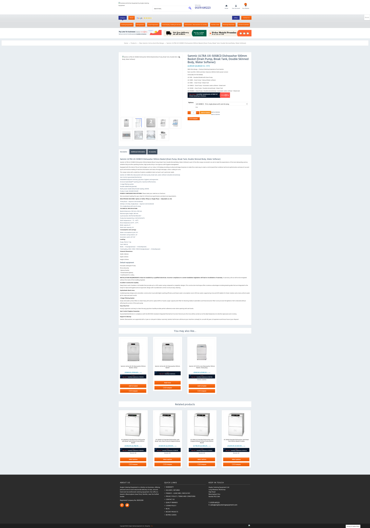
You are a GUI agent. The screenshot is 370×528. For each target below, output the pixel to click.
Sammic (204, 380)
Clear (196, 107)
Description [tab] (123, 152)
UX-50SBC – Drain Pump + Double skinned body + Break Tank (205, 88)
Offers (236, 18)
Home (126, 43)
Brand (131, 18)
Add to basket (205, 113)
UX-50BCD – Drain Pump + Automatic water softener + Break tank (207, 85)
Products (134, 43)
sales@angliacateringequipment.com (223, 504)
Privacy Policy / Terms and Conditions (180, 496)
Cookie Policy (171, 505)
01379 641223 (203, 7)
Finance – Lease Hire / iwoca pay (178, 493)
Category (122, 18)
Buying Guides (171, 515)
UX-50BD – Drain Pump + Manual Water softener (202, 80)
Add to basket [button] (133, 386)
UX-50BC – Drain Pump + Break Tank (198, 83)
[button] (179, 57)
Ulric (152, 526)
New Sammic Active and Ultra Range (151, 43)
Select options (133, 459)
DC (135, 453)
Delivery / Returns (173, 490)
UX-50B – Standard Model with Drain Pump (200, 77)
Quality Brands (172, 502)
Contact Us (246, 18)
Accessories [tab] (152, 152)
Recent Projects (172, 512)
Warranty (170, 487)
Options (191, 102)
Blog (168, 508)
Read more (167, 383)
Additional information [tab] (138, 152)
